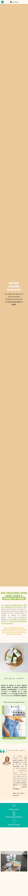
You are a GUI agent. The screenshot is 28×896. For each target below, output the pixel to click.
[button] (2, 2)
